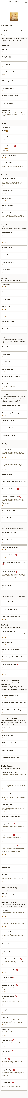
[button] (14, 51)
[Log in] (25, 2)
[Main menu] (2, 2)
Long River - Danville (14, 1)
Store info (8, 31)
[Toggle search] (25, 34)
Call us (21, 31)
